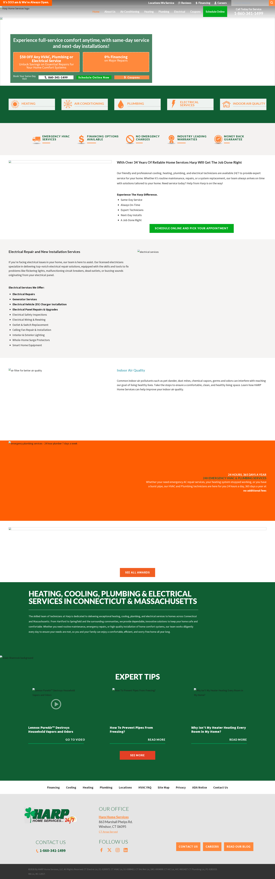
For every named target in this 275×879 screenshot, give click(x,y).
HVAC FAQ (144, 787)
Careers (222, 2)
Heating (88, 787)
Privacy (181, 787)
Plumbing (106, 787)
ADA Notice (199, 787)
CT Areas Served (108, 831)
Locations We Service (161, 2)
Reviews (186, 2)
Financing (204, 2)
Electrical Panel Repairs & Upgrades (35, 309)
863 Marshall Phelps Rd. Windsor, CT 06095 (116, 822)
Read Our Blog (239, 846)
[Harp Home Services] (14, 11)
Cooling (71, 787)
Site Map (163, 787)
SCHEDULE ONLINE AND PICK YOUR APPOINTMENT (191, 228)
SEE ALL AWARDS (137, 572)
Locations (125, 787)
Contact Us (220, 787)
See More (137, 755)
